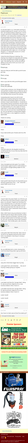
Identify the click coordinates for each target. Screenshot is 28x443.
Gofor (6, 274)
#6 (26, 196)
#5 (26, 178)
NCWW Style (5, 434)
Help (23, 436)
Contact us (3, 436)
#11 (26, 310)
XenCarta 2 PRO (4, 441)
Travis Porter (4, 15)
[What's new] (23, 1)
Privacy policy (18, 436)
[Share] (25, 27)
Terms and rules (10, 436)
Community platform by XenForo (13, 440)
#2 (26, 127)
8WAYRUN (17, 441)
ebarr (6, 224)
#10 (26, 280)
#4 (26, 161)
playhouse (19, 15)
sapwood (7, 254)
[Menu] (2, 2)
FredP (6, 172)
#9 (26, 260)
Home (2, 437)
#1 (26, 27)
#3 (26, 145)
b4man (7, 155)
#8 (26, 246)
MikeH (7, 139)
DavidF (7, 304)
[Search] (26, 1)
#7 (26, 230)
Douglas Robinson (10, 121)
